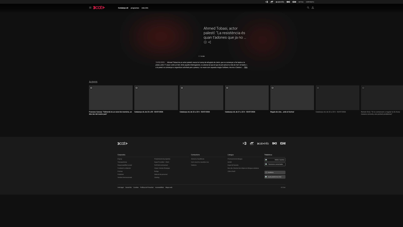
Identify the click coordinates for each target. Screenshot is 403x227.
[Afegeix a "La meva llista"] (205, 42)
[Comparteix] (209, 42)
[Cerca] (309, 7)
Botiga (301, 2)
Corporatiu (310, 2)
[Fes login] (312, 7)
